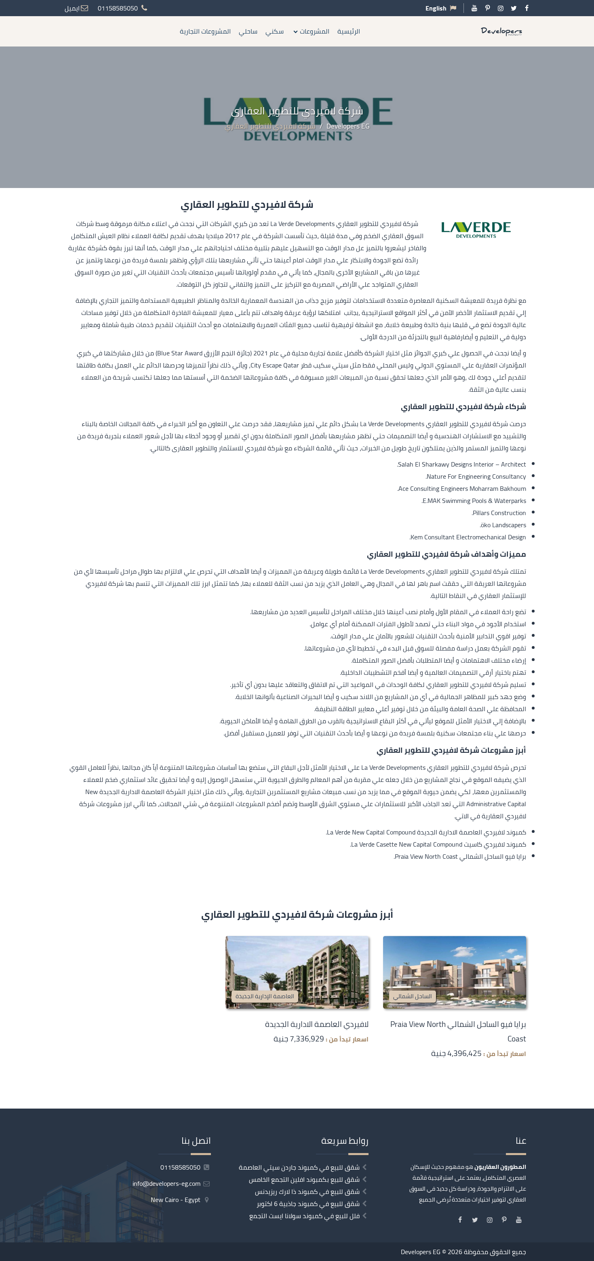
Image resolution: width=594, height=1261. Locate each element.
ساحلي (248, 31)
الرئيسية (348, 31)
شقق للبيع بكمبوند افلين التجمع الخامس (304, 1179)
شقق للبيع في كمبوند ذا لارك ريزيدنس (307, 1191)
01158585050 (181, 1167)
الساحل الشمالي (412, 996)
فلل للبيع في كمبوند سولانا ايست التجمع (304, 1216)
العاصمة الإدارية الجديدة (265, 996)
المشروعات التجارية (205, 31)
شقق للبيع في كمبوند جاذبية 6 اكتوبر (308, 1204)
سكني (274, 31)
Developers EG (420, 1252)
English (436, 8)
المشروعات (314, 31)
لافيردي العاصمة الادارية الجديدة (317, 1024)
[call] (588, 659)
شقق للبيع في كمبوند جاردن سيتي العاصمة (299, 1167)
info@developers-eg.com (167, 1183)
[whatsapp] (588, 677)
